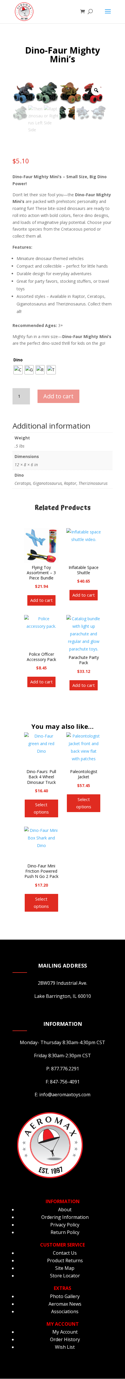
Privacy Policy (64, 1224)
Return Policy (65, 1232)
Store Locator (65, 1275)
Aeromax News (65, 1304)
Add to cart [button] (41, 600)
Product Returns (65, 1260)
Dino (18, 360)
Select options (41, 808)
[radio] (18, 369)
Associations (64, 1311)
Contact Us (65, 1253)
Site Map (64, 1268)
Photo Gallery (65, 1296)
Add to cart (58, 396)
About (65, 1209)
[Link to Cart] (84, 11)
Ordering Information (65, 1217)
